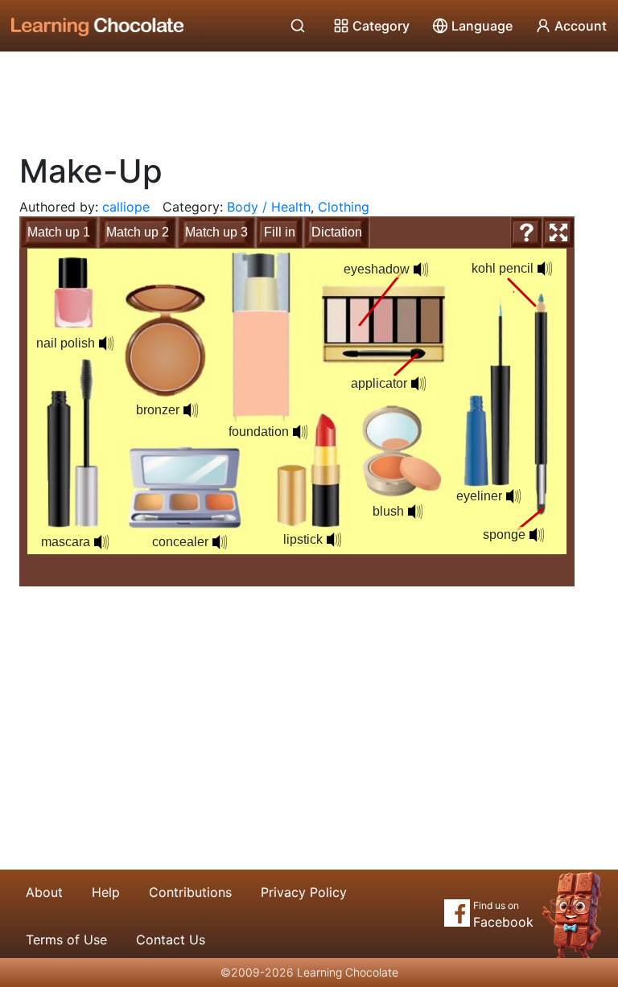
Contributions (190, 892)
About (44, 892)
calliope (126, 207)
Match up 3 (216, 232)
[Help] (526, 232)
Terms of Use (66, 939)
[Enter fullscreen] (558, 232)
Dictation (336, 232)
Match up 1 (58, 232)
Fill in (279, 232)
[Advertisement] (309, 96)
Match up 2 (137, 232)
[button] (334, 540)
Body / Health (269, 207)
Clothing (343, 207)
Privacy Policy (304, 892)
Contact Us (170, 939)
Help (106, 892)
